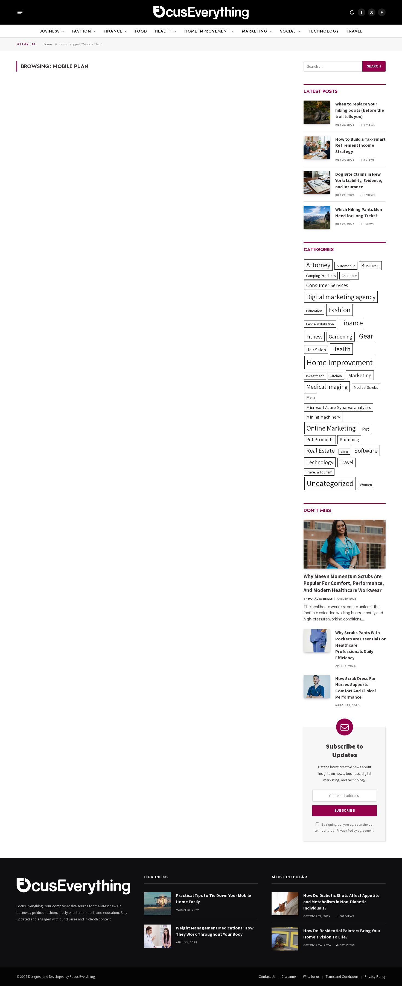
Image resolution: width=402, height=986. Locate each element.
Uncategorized (330, 483)
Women (366, 484)
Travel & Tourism (319, 472)
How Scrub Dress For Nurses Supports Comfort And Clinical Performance (355, 688)
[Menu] (20, 12)
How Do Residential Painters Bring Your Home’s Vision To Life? (341, 934)
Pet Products (320, 439)
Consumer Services (327, 285)
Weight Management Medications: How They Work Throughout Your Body (215, 931)
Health (163, 31)
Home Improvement (207, 31)
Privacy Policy (346, 830)
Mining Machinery (323, 417)
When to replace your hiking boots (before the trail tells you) (359, 110)
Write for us (311, 976)
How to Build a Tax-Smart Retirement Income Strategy (360, 145)
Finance (113, 31)
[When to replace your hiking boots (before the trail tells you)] (317, 112)
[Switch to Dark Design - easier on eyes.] (352, 12)
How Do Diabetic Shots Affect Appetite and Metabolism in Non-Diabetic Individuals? (341, 902)
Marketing (254, 31)
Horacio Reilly (320, 599)
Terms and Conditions (342, 976)
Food (141, 31)
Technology (323, 31)
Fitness (314, 336)
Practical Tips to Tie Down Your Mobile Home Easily (213, 899)
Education (314, 310)
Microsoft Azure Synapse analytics (338, 407)
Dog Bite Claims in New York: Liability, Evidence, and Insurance (358, 180)
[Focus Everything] (201, 12)
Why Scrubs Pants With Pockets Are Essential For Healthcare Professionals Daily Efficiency (360, 645)
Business (49, 31)
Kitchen (336, 375)
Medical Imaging (327, 386)
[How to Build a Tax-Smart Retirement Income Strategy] (317, 147)
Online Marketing (331, 427)
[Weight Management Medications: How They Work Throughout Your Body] (157, 936)
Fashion (81, 31)
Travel (354, 31)
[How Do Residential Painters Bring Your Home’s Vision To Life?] (285, 938)
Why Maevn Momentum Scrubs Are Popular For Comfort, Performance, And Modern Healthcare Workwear (344, 583)
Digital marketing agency (340, 296)
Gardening (341, 336)
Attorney (318, 265)
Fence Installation (320, 323)
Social (288, 31)
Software (366, 450)
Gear (366, 335)
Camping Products (321, 275)
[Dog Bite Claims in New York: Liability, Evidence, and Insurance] (317, 182)
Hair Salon (316, 350)
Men (310, 397)
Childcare (349, 275)
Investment (315, 375)
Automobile (346, 265)
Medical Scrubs (366, 387)
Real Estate (320, 450)
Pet (365, 429)
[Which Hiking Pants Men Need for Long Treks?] (317, 217)
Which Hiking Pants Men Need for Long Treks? (358, 213)
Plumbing (349, 439)
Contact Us (267, 976)
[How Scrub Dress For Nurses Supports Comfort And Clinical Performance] (317, 686)
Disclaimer (289, 976)
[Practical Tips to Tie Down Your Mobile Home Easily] (157, 903)
